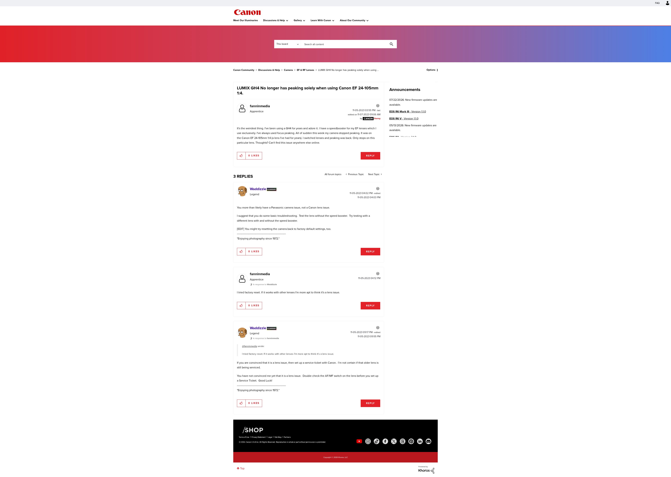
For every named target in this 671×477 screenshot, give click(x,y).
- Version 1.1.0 (407, 111)
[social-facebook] (385, 441)
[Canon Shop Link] (251, 429)
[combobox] (349, 44)
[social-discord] (428, 441)
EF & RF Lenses (305, 70)
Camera (288, 70)
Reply (370, 156)
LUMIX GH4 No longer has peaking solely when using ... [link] (348, 70)
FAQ (657, 3)
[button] (241, 155)
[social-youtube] (359, 441)
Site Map (278, 437)
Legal (270, 437)
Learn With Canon (321, 20)
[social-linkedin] (420, 441)
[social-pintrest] (411, 441)
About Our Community (352, 20)
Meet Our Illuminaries (245, 20)
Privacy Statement (258, 437)
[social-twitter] (394, 441)
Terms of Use (244, 437)
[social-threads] (402, 441)
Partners (287, 437)
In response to (265, 284)
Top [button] (242, 468)
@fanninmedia (249, 346)
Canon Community (247, 12)
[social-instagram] (368, 441)
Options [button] (431, 70)
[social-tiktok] (376, 441)
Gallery (298, 20)
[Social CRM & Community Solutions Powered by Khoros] (426, 469)
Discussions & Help (274, 20)
